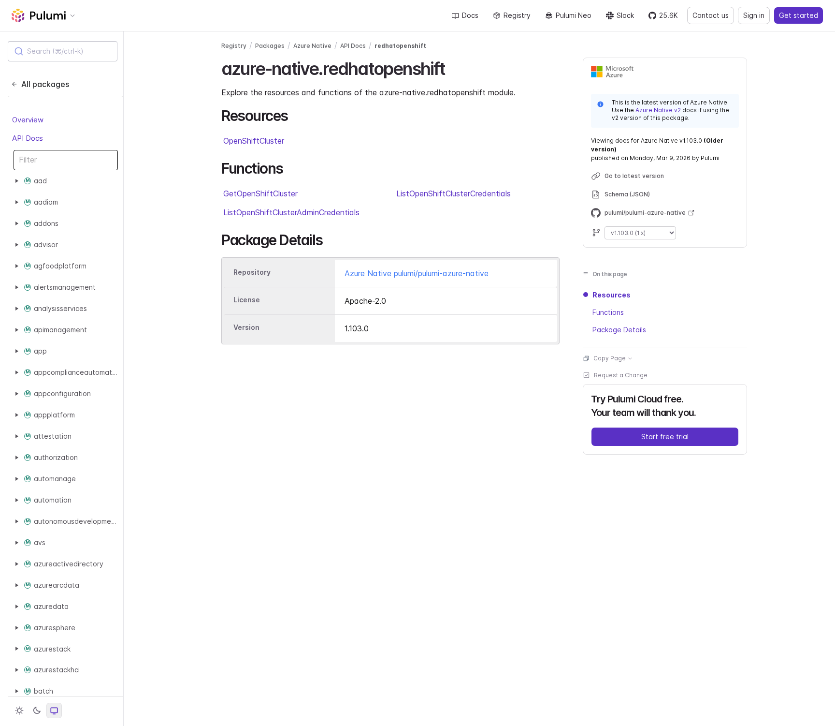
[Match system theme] (54, 710)
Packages (270, 45)
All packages (45, 84)
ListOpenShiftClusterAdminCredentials (291, 212)
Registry (517, 15)
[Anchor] (453, 67)
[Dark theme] (36, 710)
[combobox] (62, 51)
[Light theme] (19, 710)
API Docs (27, 138)
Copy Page (609, 358)
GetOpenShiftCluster (260, 193)
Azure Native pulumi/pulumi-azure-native (417, 273)
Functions (608, 312)
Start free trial (665, 436)
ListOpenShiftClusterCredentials (453, 193)
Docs (470, 15)
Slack (625, 15)
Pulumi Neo (573, 15)
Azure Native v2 (658, 110)
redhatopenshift (400, 45)
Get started (798, 15)
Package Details (619, 330)
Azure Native (312, 45)
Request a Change (621, 375)
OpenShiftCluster (253, 141)
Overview (27, 119)
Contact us (710, 15)
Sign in (753, 15)
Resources (611, 295)
